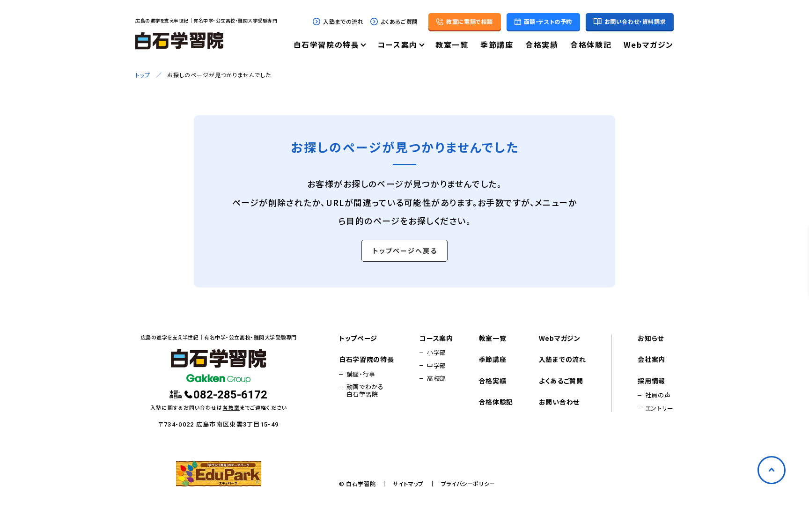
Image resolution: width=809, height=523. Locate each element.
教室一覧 (451, 45)
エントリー (659, 408)
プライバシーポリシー (468, 483)
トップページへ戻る (405, 250)
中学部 (436, 365)
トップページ (358, 338)
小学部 (436, 352)
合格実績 (541, 45)
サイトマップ (408, 483)
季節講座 (496, 45)
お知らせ (651, 338)
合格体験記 (590, 45)
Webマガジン (649, 45)
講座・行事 (360, 374)
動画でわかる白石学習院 (365, 390)
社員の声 (658, 395)
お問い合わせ (559, 402)
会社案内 (651, 359)
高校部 (436, 378)
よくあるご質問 (399, 21)
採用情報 (651, 381)
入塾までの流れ (343, 21)
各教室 (231, 407)
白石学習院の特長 (327, 45)
